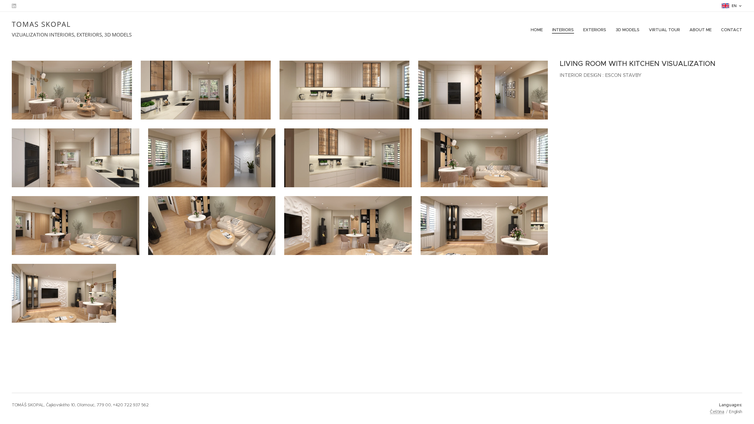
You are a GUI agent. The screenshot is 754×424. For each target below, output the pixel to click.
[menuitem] (538, 29)
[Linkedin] (14, 6)
